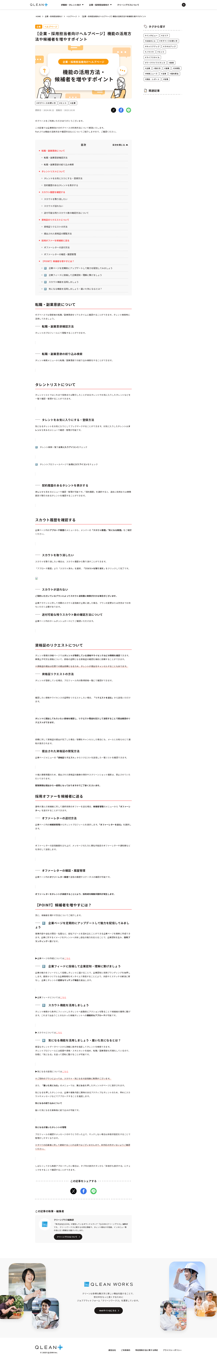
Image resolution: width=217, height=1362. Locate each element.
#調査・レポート (152, 79)
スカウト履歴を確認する (53, 192)
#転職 (165, 79)
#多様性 (176, 68)
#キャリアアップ (152, 46)
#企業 (73, 103)
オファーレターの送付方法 (57, 247)
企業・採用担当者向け (53, 16)
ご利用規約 (125, 1350)
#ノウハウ (149, 52)
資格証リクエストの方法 (55, 226)
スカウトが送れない (53, 205)
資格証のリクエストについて (55, 219)
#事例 (171, 63)
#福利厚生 (174, 73)
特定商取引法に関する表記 (146, 1350)
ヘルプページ (71, 16)
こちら (67, 958)
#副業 (166, 68)
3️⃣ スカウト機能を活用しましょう (61, 281)
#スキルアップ (169, 46)
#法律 (163, 73)
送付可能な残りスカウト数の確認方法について (66, 212)
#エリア (164, 35)
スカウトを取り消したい (55, 199)
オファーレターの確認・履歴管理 (60, 254)
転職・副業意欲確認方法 (55, 157)
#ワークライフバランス (155, 63)
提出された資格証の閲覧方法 (58, 233)
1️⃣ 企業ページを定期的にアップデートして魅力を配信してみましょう (78, 268)
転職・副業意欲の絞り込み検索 (59, 164)
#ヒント (63, 103)
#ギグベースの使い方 (46, 103)
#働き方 (157, 68)
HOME (38, 16)
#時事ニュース (151, 73)
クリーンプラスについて (128, 4)
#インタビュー (151, 35)
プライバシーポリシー (172, 1350)
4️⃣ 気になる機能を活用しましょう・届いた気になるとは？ (73, 288)
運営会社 (112, 1350)
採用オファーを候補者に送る (55, 240)
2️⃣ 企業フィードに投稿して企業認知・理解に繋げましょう (73, 275)
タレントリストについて (53, 171)
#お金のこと (150, 41)
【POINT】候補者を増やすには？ (58, 261)
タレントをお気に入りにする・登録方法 (63, 178)
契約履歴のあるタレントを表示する (61, 185)
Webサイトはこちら (107, 1310)
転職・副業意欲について (53, 150)
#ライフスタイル (152, 57)
